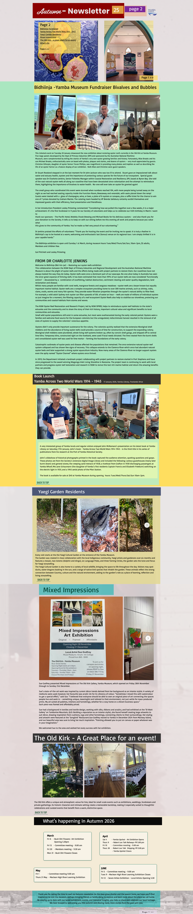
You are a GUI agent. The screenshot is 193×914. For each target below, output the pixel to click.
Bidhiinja (44, 28)
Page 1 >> (44, 48)
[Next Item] (154, 122)
